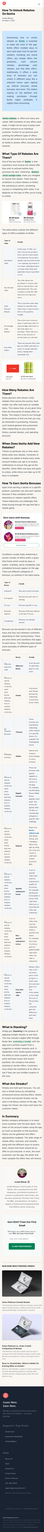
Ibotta (22, 41)
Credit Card (9, 1432)
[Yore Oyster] (4, 4)
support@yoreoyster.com (15, 1488)
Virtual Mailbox (11, 1441)
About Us (8, 1459)
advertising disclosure (30, 1527)
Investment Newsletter (14, 1436)
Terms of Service (11, 1478)
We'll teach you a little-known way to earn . (21, 1232)
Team (7, 1464)
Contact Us (9, 1468)
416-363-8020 (11, 1483)
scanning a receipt (22, 1041)
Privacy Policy (10, 1473)
